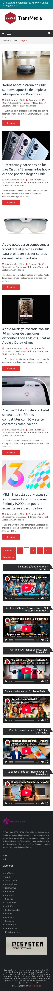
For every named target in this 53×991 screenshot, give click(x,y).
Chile (5, 103)
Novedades (39, 103)
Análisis (9, 873)
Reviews (9, 917)
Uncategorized (12, 932)
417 (48, 550)
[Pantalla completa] (46, 598)
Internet (27, 103)
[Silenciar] (42, 598)
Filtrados (33, 182)
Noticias (6, 185)
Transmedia (35, 100)
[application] (26, 587)
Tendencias (30, 106)
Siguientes (8, 557)
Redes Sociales (12, 910)
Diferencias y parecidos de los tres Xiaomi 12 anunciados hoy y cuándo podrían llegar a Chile (26, 169)
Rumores (9, 921)
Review (6, 106)
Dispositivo (15, 103)
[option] (33, 2)
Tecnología (17, 106)
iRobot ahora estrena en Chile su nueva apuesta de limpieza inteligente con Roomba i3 (24, 89)
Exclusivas (21, 182)
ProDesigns (35, 986)
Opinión (9, 906)
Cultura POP (11, 880)
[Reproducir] (6, 598)
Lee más (11, 123)
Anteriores (8, 550)
